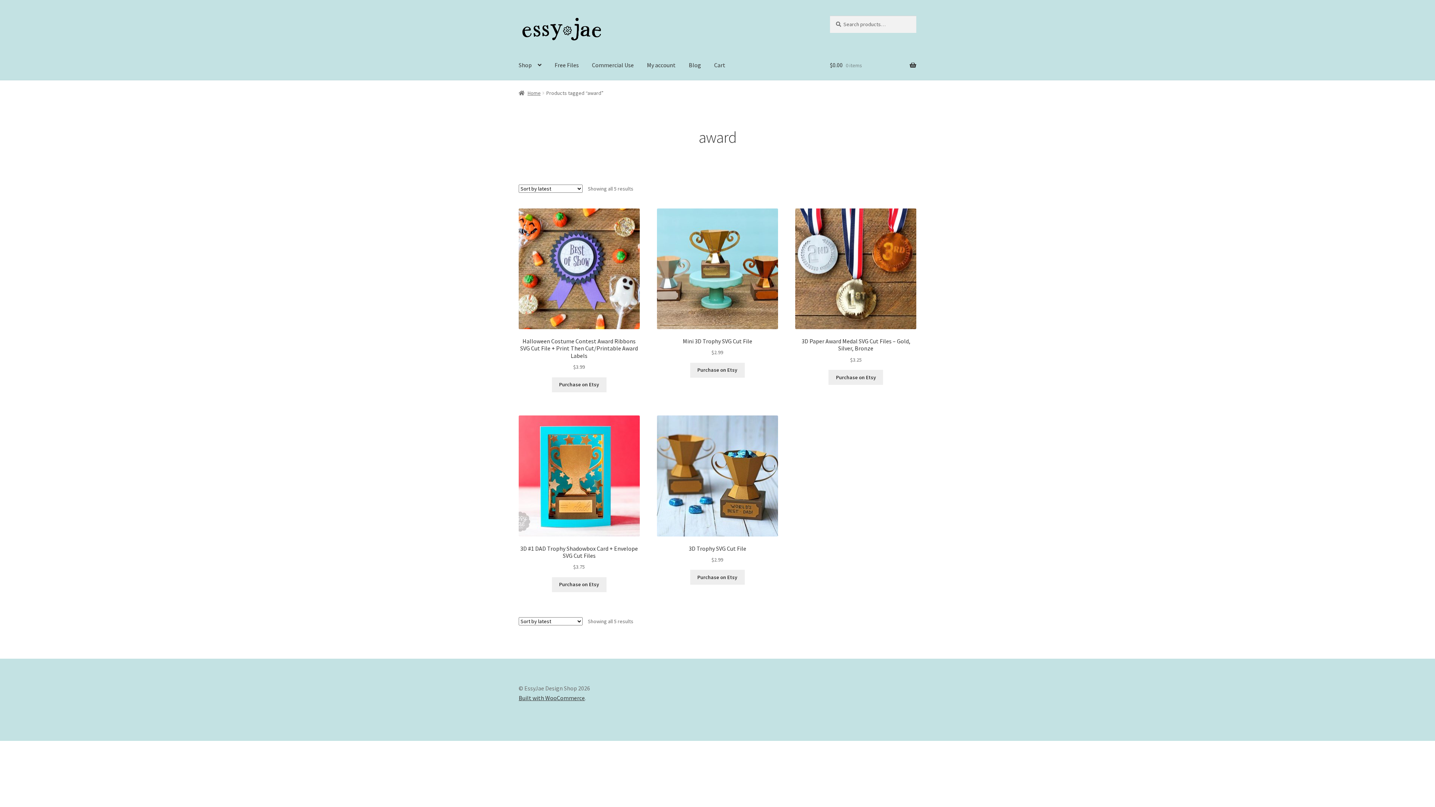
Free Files (567, 65)
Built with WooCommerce (552, 698)
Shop (525, 65)
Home (534, 93)
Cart (719, 65)
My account (661, 65)
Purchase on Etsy (579, 384)
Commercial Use (613, 65)
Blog (695, 65)
